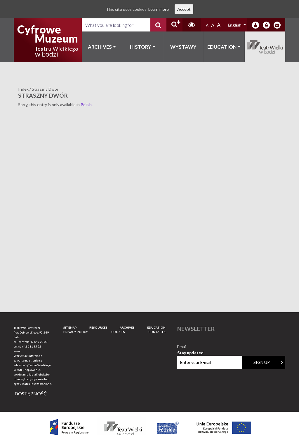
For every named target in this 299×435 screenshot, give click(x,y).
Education (222, 47)
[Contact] (277, 25)
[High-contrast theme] (191, 24)
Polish (86, 104)
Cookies (118, 332)
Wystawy (183, 47)
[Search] (158, 24)
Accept (184, 9)
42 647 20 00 (39, 341)
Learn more (158, 9)
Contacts (157, 332)
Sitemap (70, 327)
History (140, 47)
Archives (100, 47)
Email (190, 347)
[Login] (255, 25)
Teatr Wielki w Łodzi (265, 46)
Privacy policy (75, 332)
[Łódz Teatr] (47, 40)
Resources (98, 327)
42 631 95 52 (32, 346)
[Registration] (266, 25)
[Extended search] (174, 24)
